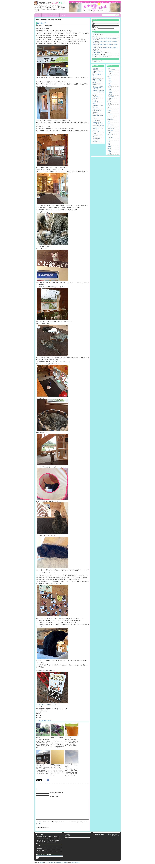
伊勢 (109, 141)
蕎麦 (110, 89)
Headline (43, 19)
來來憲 (38, 737)
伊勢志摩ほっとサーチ (42, 840)
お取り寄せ (110, 134)
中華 (109, 105)
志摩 (109, 144)
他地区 (109, 150)
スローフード (111, 117)
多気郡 (109, 148)
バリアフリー (111, 125)
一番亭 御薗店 (96, 52)
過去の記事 (67, 835)
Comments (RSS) (59, 862)
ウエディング (111, 128)
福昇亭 (94, 82)
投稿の (39, 848)
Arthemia (65, 862)
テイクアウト (111, 119)
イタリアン (111, 71)
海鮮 (110, 78)
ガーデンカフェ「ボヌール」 (57, 738)
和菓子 (109, 110)
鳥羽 (109, 143)
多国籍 (109, 99)
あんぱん (95, 118)
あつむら (95, 77)
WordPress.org (40, 852)
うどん (110, 87)
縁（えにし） (96, 113)
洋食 (109, 68)
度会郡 (59, 19)
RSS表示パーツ (115, 835)
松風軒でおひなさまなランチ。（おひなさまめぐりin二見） (98, 92)
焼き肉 (110, 90)
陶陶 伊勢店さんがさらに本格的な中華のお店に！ (98, 71)
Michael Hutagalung (76, 862)
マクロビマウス (104, 56)
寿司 (110, 80)
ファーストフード (112, 116)
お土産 (109, 135)
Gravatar (38, 823)
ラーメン (110, 101)
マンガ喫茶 (110, 130)
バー (109, 112)
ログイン (39, 845)
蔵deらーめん (96, 140)
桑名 (110, 153)
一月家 (94, 100)
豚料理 (110, 94)
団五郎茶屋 (95, 68)
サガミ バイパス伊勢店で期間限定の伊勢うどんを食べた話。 (98, 87)
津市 (110, 151)
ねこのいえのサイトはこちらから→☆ (46, 704)
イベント (110, 126)
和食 (109, 76)
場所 (93, 21)
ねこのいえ (95, 107)
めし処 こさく (96, 120)
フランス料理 (112, 69)
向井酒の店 (95, 101)
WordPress (42, 862)
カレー (109, 103)
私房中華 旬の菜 (96, 138)
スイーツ (110, 108)
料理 (93, 24)
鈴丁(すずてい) (96, 109)
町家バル (95, 98)
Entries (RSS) (52, 862)
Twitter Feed (54, 15)
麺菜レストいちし (97, 84)
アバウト (45, 15)
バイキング (110, 114)
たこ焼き (111, 98)
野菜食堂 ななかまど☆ (57, 765)
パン (110, 73)
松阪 (109, 139)
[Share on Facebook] (48, 780)
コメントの (40, 850)
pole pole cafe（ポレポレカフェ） (71, 765)
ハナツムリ (68, 737)
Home (38, 15)
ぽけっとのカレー (41, 765)
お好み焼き (111, 96)
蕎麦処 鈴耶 (96, 50)
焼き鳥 (110, 92)
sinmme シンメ (96, 54)
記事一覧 (63, 15)
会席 (109, 121)
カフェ (48, 19)
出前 (109, 123)
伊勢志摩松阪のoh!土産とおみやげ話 (45, 836)
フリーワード (95, 27)
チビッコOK (54, 19)
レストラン (111, 75)
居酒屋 (110, 81)
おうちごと (110, 132)
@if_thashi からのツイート (98, 61)
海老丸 (94, 103)
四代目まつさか (96, 141)
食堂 (110, 85)
